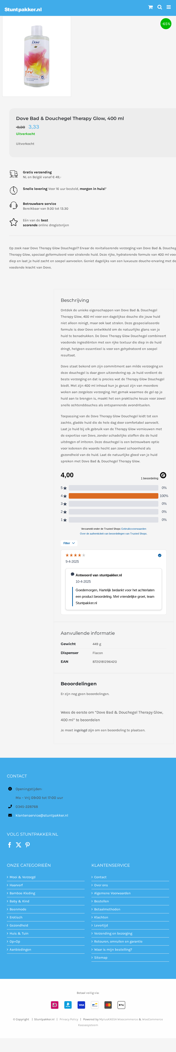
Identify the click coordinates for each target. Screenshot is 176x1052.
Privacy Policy (69, 1019)
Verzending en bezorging (113, 933)
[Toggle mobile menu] (169, 7)
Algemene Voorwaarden (112, 893)
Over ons (101, 885)
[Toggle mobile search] (159, 7)
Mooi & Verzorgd (23, 877)
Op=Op (15, 941)
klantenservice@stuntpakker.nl (42, 815)
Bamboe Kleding (22, 893)
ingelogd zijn (84, 730)
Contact (100, 877)
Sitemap (100, 957)
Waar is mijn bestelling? (113, 949)
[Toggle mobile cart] (150, 7)
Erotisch (16, 917)
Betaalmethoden (107, 909)
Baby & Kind (19, 901)
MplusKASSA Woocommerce (118, 1019)
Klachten (101, 917)
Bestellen (101, 901)
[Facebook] (9, 845)
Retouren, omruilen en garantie (118, 941)
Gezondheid (19, 925)
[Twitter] (18, 845)
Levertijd (101, 925)
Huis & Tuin (19, 933)
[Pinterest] (27, 845)
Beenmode (18, 909)
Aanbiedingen (20, 949)
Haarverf (16, 885)
